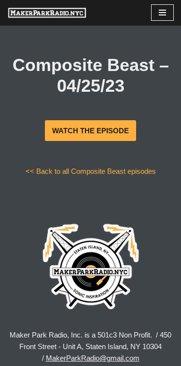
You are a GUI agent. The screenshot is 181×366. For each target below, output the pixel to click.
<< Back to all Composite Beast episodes (91, 171)
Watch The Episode (90, 131)
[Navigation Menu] (162, 12)
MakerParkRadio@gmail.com (92, 358)
